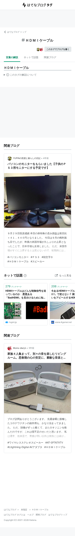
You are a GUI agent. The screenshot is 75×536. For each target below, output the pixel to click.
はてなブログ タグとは (14, 514)
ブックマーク (13, 286)
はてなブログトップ (57, 514)
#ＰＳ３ (35, 257)
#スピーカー (37, 261)
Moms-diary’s (19, 348)
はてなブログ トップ (16, 32)
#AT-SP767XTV (54, 442)
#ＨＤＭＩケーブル (18, 261)
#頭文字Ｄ (47, 257)
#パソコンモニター (18, 257)
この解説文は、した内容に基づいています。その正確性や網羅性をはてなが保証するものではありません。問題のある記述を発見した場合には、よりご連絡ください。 (20, 75)
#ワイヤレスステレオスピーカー (25, 442)
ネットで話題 (31, 57)
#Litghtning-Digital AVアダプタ (25, 447)
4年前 (46, 158)
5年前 (31, 348)
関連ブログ (50, 57)
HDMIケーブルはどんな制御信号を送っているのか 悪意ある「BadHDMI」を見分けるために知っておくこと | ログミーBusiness (25, 294)
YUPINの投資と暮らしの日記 (26, 158)
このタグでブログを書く (57, 49)
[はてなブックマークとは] (25, 275)
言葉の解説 (12, 57)
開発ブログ (41, 514)
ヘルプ (30, 514)
